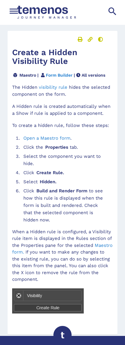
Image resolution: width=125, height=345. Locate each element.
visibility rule (53, 87)
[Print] (80, 39)
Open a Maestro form (46, 138)
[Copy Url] (90, 39)
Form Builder (59, 75)
